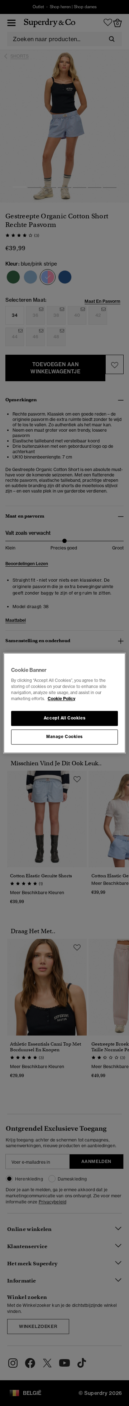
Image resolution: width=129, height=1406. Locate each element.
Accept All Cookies (64, 718)
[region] (64, 703)
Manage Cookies (64, 736)
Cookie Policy (61, 698)
